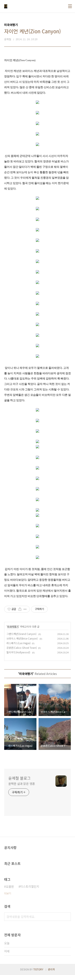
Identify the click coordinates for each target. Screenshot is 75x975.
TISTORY (38, 969)
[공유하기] (19, 609)
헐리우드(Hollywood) (18, 652)
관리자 (51, 969)
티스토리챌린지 (29, 886)
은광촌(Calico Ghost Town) (21, 647)
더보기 (7, 893)
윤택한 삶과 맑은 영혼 (21, 784)
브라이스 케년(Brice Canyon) (22, 638)
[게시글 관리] (25, 609)
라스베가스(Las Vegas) (18, 643)
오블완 (10, 886)
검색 (67, 917)
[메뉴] (70, 6)
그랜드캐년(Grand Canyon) (21, 634)
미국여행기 (13, 626)
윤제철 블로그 (19, 777)
